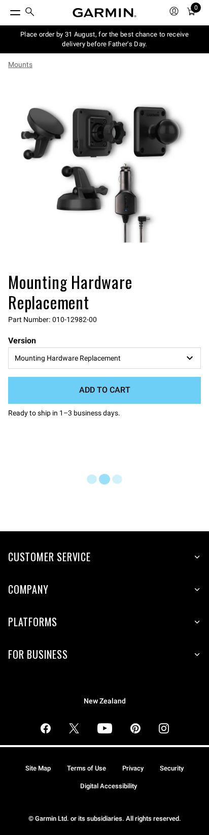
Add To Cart (104, 390)
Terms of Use (86, 768)
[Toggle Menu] (6, 10)
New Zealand (105, 701)
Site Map (38, 768)
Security (172, 768)
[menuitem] (30, 13)
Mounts (20, 64)
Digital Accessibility (108, 786)
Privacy (133, 768)
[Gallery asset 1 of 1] (104, 172)
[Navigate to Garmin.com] (104, 12)
